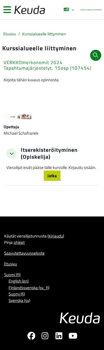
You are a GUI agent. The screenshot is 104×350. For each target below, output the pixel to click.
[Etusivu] (29, 10)
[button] (68, 9)
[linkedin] (59, 336)
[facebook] (31, 336)
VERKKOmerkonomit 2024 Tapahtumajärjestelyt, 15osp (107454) (47, 65)
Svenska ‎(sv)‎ (19, 300)
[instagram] (45, 336)
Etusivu (9, 34)
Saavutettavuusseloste (24, 253)
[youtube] (73, 336)
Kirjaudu (99, 9)
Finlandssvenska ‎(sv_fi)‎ (29, 287)
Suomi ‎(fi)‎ (12, 274)
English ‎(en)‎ (19, 281)
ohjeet (19, 242)
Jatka (52, 176)
